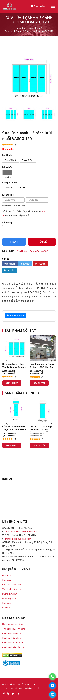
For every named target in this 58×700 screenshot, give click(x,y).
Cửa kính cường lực (11, 584)
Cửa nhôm (7, 580)
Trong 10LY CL (11, 160)
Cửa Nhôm (34, 28)
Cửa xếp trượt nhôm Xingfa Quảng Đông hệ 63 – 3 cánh (14, 367)
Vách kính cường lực (11, 589)
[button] (7, 361)
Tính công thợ (8, 629)
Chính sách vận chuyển (13, 647)
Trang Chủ (20, 28)
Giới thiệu (6, 575)
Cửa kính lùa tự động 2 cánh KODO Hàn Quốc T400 (43, 367)
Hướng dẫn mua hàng (12, 624)
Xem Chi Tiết (12, 383)
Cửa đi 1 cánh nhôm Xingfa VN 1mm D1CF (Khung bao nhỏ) (14, 429)
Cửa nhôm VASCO (39, 251)
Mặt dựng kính (9, 598)
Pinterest (41, 264)
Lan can (6, 607)
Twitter (26, 264)
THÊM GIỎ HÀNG (41, 243)
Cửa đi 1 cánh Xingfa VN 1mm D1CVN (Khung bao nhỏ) (41, 429)
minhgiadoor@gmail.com (18, 538)
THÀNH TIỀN (14, 243)
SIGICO (21, 188)
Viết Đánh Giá (16, 315)
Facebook (10, 264)
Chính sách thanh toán (12, 642)
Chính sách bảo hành (12, 638)
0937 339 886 (12, 531)
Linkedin (10, 270)
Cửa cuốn (6, 603)
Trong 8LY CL (27, 160)
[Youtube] (8, 694)
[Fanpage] (4, 694)
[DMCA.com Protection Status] (12, 655)
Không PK (9, 188)
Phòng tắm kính (9, 594)
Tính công (20, 629)
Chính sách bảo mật (11, 633)
